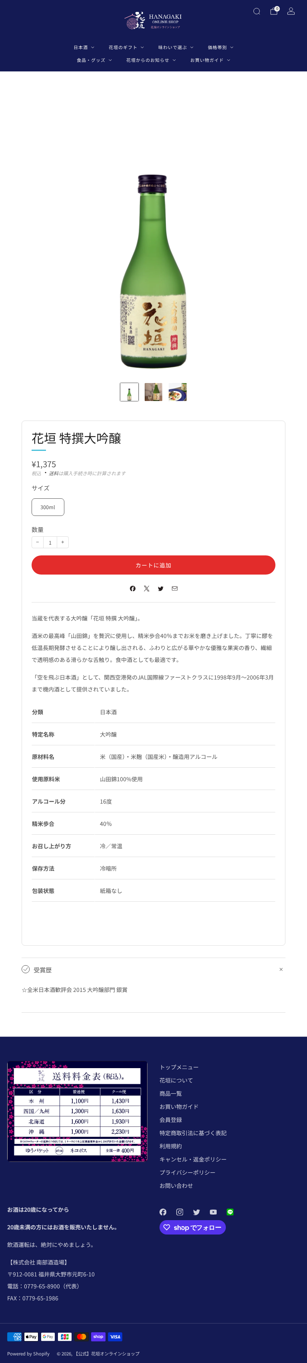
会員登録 (170, 1120)
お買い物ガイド (207, 60)
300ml (47, 507)
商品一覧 (170, 1093)
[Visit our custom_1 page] (229, 1211)
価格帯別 (217, 47)
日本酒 (81, 47)
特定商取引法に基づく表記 (193, 1133)
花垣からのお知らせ (147, 60)
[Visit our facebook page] (162, 1211)
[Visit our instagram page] (179, 1211)
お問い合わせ (176, 1185)
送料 (53, 473)
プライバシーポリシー (187, 1172)
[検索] (257, 11)
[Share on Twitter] (160, 588)
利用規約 (170, 1146)
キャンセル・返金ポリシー (193, 1159)
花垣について (176, 1080)
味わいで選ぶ (172, 47)
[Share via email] (174, 588)
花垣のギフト (123, 47)
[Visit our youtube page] (213, 1211)
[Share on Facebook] (132, 588)
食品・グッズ (91, 60)
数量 (38, 529)
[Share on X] (146, 588)
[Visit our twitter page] (196, 1211)
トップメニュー (179, 1067)
